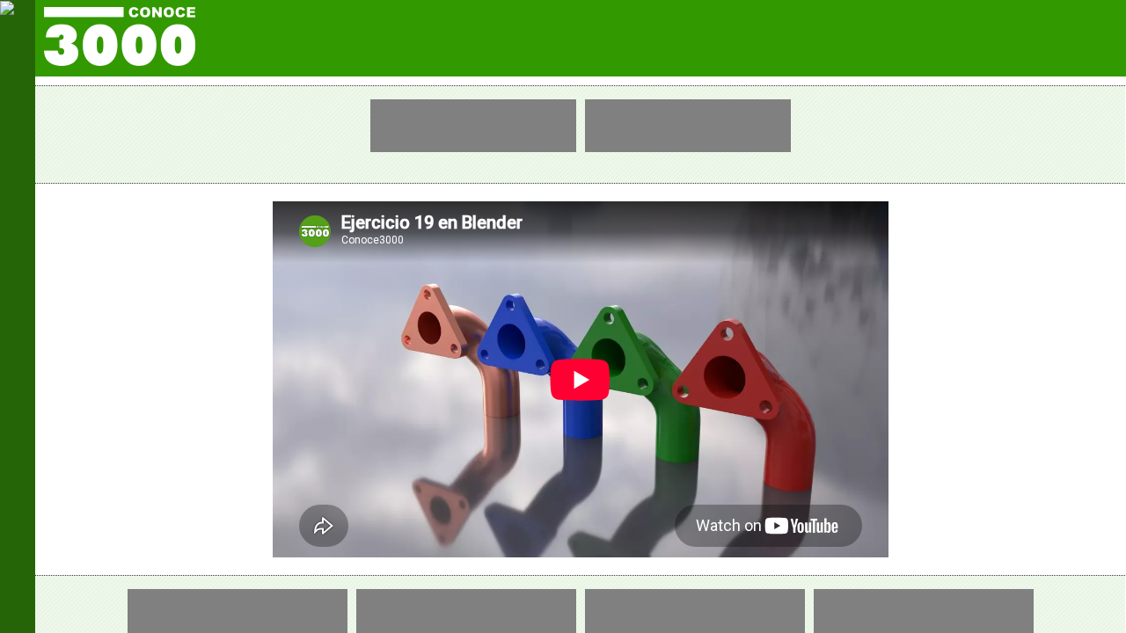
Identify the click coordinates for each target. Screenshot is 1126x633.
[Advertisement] (473, 125)
